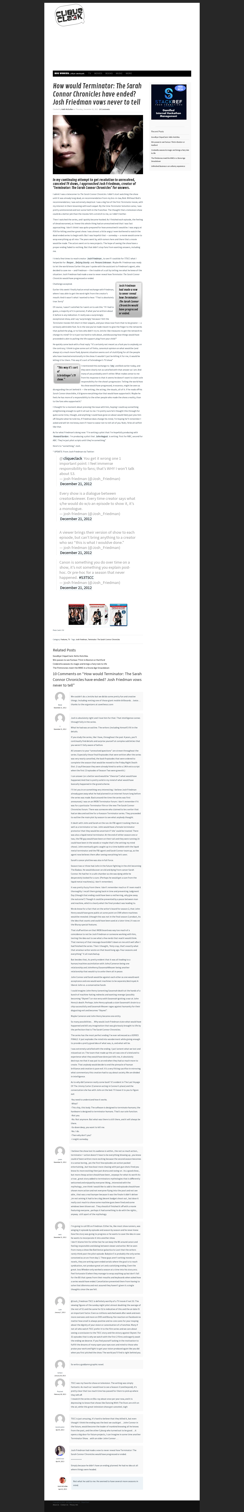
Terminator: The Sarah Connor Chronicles (104, 639)
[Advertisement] (122, 49)
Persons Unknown (103, 262)
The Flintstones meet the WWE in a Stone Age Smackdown (81, 667)
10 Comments (104, 109)
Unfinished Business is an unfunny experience (168, 166)
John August (102, 436)
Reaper (70, 262)
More (129, 73)
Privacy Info (74, 1505)
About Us (56, 1505)
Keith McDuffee (67, 109)
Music (119, 73)
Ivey (112, 365)
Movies (98, 73)
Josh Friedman (94, 258)
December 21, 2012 (76, 483)
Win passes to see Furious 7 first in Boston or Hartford (79, 659)
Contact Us (64, 1505)
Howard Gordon (60, 436)
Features (64, 639)
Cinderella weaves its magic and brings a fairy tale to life (80, 663)
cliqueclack (72, 458)
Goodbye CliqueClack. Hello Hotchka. (70, 656)
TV (89, 73)
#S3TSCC (86, 577)
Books (109, 73)
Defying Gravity (83, 262)
